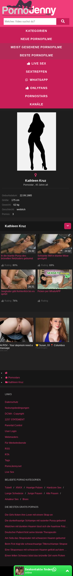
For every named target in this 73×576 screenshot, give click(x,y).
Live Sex (38, 63)
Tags (7, 460)
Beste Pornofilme (36, 55)
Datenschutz (11, 402)
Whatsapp (38, 79)
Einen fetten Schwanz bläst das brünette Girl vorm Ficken (35, 555)
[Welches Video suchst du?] (62, 21)
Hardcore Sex (54, 487)
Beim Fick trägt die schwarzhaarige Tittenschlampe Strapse (36, 544)
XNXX (19, 487)
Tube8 (8, 487)
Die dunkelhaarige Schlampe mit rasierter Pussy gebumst (35, 520)
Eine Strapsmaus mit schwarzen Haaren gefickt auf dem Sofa (36, 549)
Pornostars (36, 96)
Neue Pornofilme (36, 39)
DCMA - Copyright (14, 413)
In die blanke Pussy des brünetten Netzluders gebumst (17, 257)
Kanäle (36, 104)
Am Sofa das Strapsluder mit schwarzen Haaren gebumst (35, 538)
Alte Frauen (52, 493)
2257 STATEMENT (15, 419)
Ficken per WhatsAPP (49, 291)
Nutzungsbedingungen (17, 408)
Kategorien (36, 30)
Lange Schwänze (14, 493)
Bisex (25, 499)
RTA (7, 454)
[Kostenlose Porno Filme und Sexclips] (29, 14)
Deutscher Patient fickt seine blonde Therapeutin (30, 532)
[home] (38, 373)
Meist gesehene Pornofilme (36, 47)
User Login (11, 431)
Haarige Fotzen (34, 487)
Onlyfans (38, 88)
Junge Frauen (34, 493)
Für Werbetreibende (15, 443)
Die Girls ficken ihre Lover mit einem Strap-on (29, 514)
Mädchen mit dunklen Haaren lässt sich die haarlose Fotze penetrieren (36, 526)
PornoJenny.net (13, 466)
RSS (7, 448)
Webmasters (11, 437)
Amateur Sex (11, 499)
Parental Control (13, 425)
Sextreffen (36, 71)
